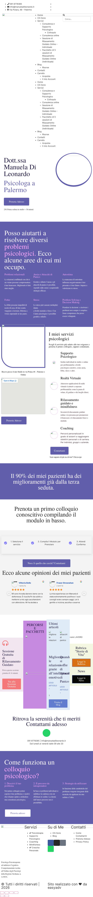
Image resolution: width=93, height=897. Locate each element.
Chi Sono (41, 18)
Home (40, 15)
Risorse (45, 67)
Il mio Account (48, 79)
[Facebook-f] (51, 843)
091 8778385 (33, 740)
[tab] (14, 543)
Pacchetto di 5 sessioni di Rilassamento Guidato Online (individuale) (49, 56)
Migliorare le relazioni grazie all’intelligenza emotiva (59, 667)
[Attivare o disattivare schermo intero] (7, 893)
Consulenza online (50, 35)
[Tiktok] (63, 843)
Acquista (46, 76)
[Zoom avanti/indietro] (2, 893)
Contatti (41, 70)
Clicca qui (77, 457)
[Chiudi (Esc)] (16, 893)
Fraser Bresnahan (65, 583)
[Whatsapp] (46, 733)
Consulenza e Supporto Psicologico (48, 27)
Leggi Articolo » (53, 686)
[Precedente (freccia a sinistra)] (2, 896)
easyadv (54, 887)
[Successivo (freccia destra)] (7, 896)
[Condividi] (11, 893)
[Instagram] (57, 843)
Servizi (40, 21)
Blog (39, 64)
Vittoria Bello (25, 583)
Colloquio (51, 32)
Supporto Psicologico (68, 355)
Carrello (41, 73)
